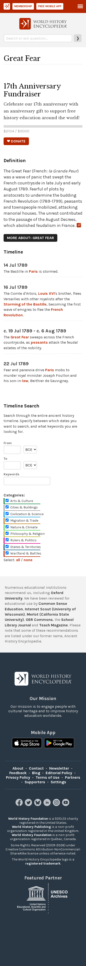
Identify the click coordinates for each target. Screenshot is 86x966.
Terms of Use (47, 777)
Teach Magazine (53, 625)
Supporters (35, 782)
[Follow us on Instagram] (57, 804)
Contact (36, 768)
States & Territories (25, 547)
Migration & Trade (24, 520)
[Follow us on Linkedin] (47, 804)
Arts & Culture (21, 501)
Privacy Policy (18, 777)
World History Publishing (31, 827)
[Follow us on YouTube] (66, 804)
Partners (72, 777)
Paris (33, 271)
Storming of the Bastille (25, 304)
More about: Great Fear (30, 238)
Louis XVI (46, 293)
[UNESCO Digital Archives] (43, 898)
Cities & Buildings (24, 507)
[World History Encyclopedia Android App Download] (59, 743)
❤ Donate (16, 141)
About (17, 768)
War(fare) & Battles (25, 553)
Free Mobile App (49, 6)
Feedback (18, 773)
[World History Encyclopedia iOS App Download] (27, 743)
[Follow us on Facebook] (20, 804)
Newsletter (59, 768)
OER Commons (39, 619)
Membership (23, 6)
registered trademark (42, 863)
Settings (58, 782)
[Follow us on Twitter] (29, 804)
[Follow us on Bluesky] (38, 804)
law (25, 380)
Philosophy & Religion (27, 534)
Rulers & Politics (23, 540)
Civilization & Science (26, 514)
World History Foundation (28, 819)
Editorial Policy (59, 773)
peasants (39, 342)
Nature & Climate (24, 527)
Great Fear (20, 337)
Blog (36, 773)
